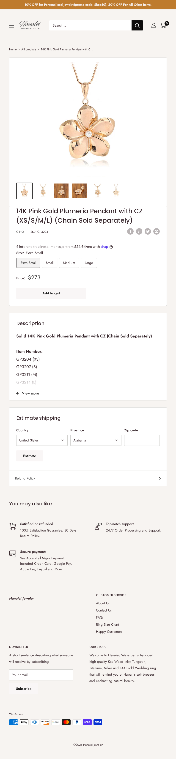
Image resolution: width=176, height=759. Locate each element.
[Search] (137, 25)
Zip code (131, 430)
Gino (20, 232)
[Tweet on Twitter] (148, 231)
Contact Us (104, 610)
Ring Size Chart (107, 624)
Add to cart (51, 293)
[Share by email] (156, 231)
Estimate (29, 455)
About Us (103, 603)
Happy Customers (109, 631)
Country (22, 430)
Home (13, 49)
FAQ (99, 617)
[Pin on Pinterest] (139, 231)
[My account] (153, 25)
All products (28, 49)
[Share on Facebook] (130, 231)
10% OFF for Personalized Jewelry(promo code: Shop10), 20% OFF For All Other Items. (88, 4)
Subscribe (23, 688)
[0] (163, 25)
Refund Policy (25, 478)
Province (77, 430)
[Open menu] (11, 25)
